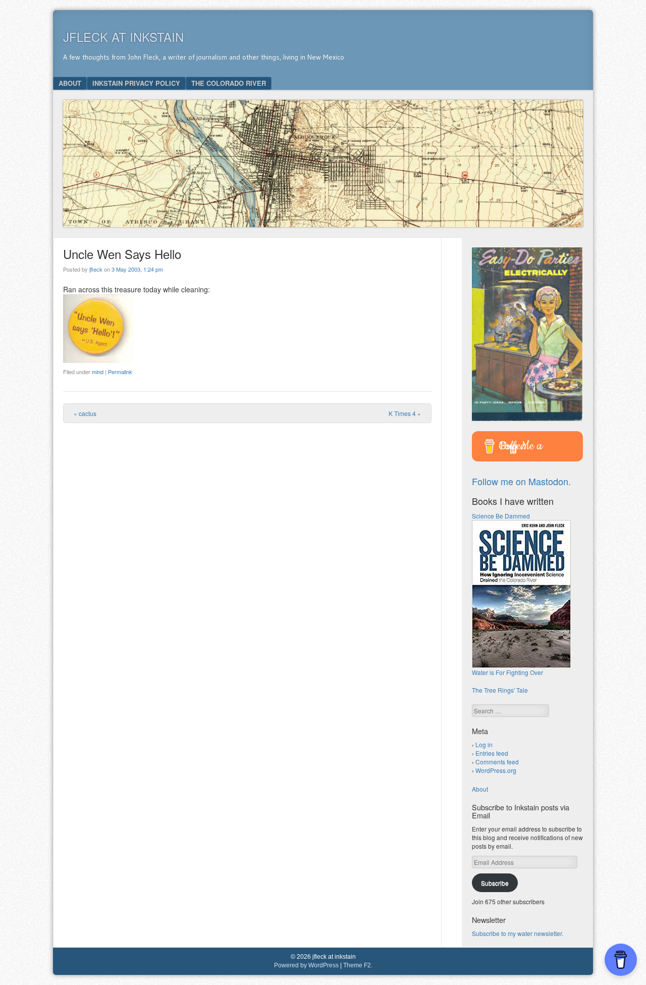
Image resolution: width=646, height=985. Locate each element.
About (70, 83)
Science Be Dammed (501, 515)
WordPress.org (495, 770)
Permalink (120, 372)
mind (97, 372)
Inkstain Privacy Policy (136, 83)
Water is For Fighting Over (507, 672)
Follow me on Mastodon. (521, 481)
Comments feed (497, 761)
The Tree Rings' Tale (500, 690)
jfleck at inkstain (123, 36)
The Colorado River (228, 83)
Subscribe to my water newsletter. (517, 933)
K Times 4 (405, 413)
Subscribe (495, 882)
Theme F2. (357, 965)
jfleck (95, 269)
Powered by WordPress (306, 965)
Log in (484, 744)
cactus (85, 413)
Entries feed (491, 753)
